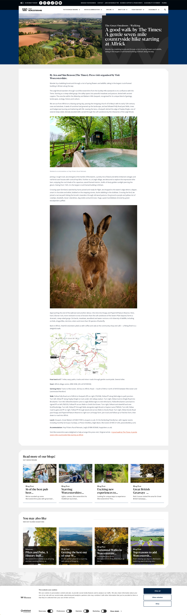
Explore (109, 9)
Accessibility (153, 9)
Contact (100, 3)
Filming (164, 3)
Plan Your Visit (137, 9)
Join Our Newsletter (112, 3)
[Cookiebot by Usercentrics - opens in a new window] (25, 611)
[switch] (69, 611)
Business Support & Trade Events (131, 3)
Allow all (158, 591)
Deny (157, 604)
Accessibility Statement (152, 3)
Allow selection (157, 597)
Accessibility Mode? (31, 3)
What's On (121, 9)
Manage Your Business (88, 3)
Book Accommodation (92, 9)
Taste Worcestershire (70, 9)
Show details (114, 611)
